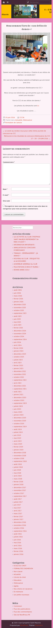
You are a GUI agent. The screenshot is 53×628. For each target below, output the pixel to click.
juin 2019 (17, 435)
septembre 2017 (20, 496)
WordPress (24, 625)
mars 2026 (18, 296)
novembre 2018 (20, 455)
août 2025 (18, 316)
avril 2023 (17, 362)
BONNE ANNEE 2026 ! (22, 270)
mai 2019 (17, 438)
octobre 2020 (19, 400)
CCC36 (21, 117)
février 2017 (18, 516)
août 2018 (18, 464)
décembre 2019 (20, 418)
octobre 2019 (19, 423)
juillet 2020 (18, 406)
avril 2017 (17, 511)
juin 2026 (17, 293)
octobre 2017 (19, 493)
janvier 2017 (18, 519)
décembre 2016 (20, 522)
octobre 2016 (19, 528)
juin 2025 (17, 319)
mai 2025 (17, 322)
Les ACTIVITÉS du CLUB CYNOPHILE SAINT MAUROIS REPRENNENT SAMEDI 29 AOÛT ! (27, 239)
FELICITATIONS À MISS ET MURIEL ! (26, 267)
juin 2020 (17, 409)
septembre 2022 (20, 380)
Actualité (18, 120)
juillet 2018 (18, 467)
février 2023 (18, 365)
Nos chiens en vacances (23, 589)
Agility (16, 586)
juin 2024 (17, 342)
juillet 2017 (18, 502)
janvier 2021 (18, 394)
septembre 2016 (20, 531)
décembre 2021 (20, 386)
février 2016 (18, 551)
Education (17, 580)
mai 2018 (17, 473)
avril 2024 (17, 345)
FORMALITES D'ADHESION (23, 568)
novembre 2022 (20, 374)
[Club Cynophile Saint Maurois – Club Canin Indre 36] (26, 14)
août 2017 (18, 499)
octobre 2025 (19, 310)
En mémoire (18, 592)
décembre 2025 (20, 304)
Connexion (18, 606)
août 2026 (18, 290)
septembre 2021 (20, 389)
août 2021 (18, 392)
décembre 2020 (20, 397)
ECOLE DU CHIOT (20, 566)
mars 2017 (18, 513)
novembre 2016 (20, 525)
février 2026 (18, 299)
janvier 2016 (18, 554)
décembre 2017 (20, 487)
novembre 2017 (20, 490)
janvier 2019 (18, 450)
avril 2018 (17, 476)
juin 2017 (17, 505)
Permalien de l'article (13, 122)
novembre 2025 (20, 307)
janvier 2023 (18, 368)
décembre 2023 (20, 354)
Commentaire (9, 162)
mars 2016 (18, 548)
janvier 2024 (18, 351)
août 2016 (18, 534)
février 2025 (18, 328)
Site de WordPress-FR (22, 615)
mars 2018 (18, 479)
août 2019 (18, 429)
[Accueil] (3, 2)
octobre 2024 (19, 336)
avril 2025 (17, 325)
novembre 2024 (20, 333)
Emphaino (39, 625)
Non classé (18, 571)
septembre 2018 (20, 461)
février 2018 (18, 482)
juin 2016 (17, 540)
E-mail (6, 195)
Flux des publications (22, 609)
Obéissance (27, 120)
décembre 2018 (20, 452)
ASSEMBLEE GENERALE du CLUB (25, 264)
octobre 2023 (19, 357)
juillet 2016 (18, 537)
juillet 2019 (18, 432)
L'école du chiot (20, 577)
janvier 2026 (18, 302)
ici (38, 106)
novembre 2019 (20, 421)
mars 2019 (18, 444)
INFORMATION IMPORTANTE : (24, 245)
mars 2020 (18, 412)
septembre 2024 (20, 339)
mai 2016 (17, 542)
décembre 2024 (20, 331)
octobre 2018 (19, 458)
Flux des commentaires (23, 612)
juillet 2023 (18, 360)
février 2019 (18, 447)
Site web (6, 201)
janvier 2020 (18, 415)
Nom (5, 189)
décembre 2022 (20, 371)
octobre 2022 (19, 377)
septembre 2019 (20, 426)
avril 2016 (17, 545)
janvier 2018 (18, 484)
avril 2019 (17, 441)
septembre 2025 (20, 313)
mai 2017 (17, 508)
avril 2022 (17, 383)
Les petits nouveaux (21, 595)
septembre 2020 (20, 403)
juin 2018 (17, 470)
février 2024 (18, 348)
